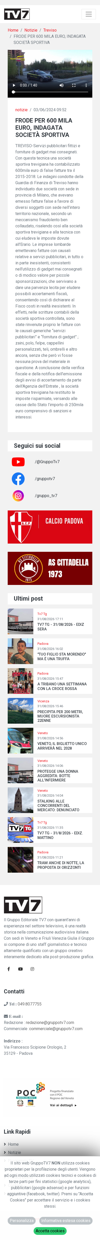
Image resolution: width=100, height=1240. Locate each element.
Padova (42, 644)
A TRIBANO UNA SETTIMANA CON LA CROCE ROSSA (62, 686)
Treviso (50, 30)
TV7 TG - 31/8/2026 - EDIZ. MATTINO (60, 835)
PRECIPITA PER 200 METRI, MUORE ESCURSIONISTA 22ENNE (60, 716)
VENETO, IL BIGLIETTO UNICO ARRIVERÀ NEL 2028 (62, 746)
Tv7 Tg (42, 614)
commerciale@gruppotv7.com (56, 1028)
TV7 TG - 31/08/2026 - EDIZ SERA (60, 626)
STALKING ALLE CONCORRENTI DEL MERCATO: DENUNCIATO (58, 806)
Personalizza (22, 1220)
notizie (21, 109)
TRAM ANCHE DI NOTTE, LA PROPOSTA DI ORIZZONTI (60, 865)
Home (13, 30)
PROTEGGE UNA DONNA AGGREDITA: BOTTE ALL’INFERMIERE (57, 776)
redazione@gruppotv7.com (50, 1022)
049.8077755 (30, 1004)
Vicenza (43, 701)
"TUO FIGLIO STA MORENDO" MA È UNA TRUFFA (61, 656)
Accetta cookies (50, 1230)
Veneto (42, 733)
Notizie (30, 30)
